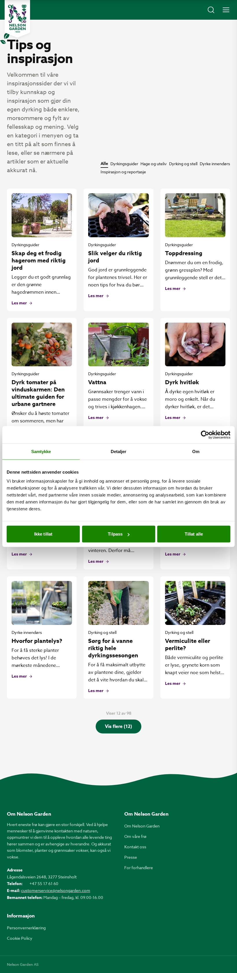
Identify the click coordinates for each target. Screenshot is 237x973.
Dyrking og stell (183, 163)
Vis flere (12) (118, 726)
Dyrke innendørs (215, 163)
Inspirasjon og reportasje (123, 171)
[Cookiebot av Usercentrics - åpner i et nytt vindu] (205, 434)
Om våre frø (135, 836)
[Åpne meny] (226, 9)
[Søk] (211, 9)
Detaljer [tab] (119, 451)
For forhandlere (138, 867)
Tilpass (115, 533)
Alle (104, 164)
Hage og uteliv (153, 163)
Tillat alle (194, 533)
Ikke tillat (43, 533)
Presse (130, 857)
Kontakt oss (135, 846)
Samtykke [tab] (41, 451)
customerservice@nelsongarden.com (55, 890)
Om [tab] (195, 451)
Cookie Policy (19, 938)
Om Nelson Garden (142, 826)
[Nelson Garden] (17, 19)
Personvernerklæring (26, 927)
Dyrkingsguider (124, 163)
